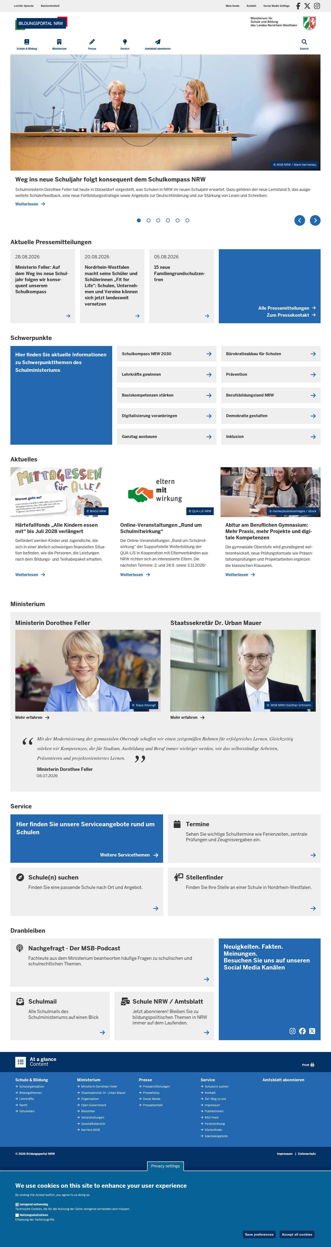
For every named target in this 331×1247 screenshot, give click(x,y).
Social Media (151, 1099)
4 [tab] (168, 220)
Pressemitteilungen (156, 1087)
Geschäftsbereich (92, 1124)
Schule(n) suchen (216, 1087)
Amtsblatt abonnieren (283, 1079)
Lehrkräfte (26, 1099)
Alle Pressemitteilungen (283, 308)
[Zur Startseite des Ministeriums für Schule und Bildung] (41, 23)
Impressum (212, 1105)
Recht (23, 1105)
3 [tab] (158, 220)
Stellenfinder (213, 1130)
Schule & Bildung (31, 1079)
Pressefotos (150, 1093)
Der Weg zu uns (215, 1099)
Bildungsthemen (30, 1093)
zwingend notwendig (34, 1204)
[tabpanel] (165, 132)
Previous (299, 220)
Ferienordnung (214, 1124)
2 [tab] (148, 220)
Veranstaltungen (92, 1117)
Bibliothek (87, 1111)
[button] (276, 6)
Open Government (93, 1105)
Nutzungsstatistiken (34, 1215)
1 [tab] (139, 220)
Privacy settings (165, 1166)
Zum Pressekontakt (288, 315)
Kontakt (210, 1093)
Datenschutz (307, 1154)
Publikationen (213, 1111)
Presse (145, 1079)
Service (208, 1079)
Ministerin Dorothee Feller (98, 1087)
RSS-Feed (211, 1117)
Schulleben (26, 1111)
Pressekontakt (152, 1105)
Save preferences (259, 1234)
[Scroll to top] (321, 1238)
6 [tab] (187, 220)
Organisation (89, 1099)
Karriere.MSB (90, 1130)
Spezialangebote (216, 1136)
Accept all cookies (297, 1234)
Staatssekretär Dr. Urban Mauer (103, 1093)
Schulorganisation (31, 1087)
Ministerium (89, 1079)
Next (315, 220)
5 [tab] (178, 220)
